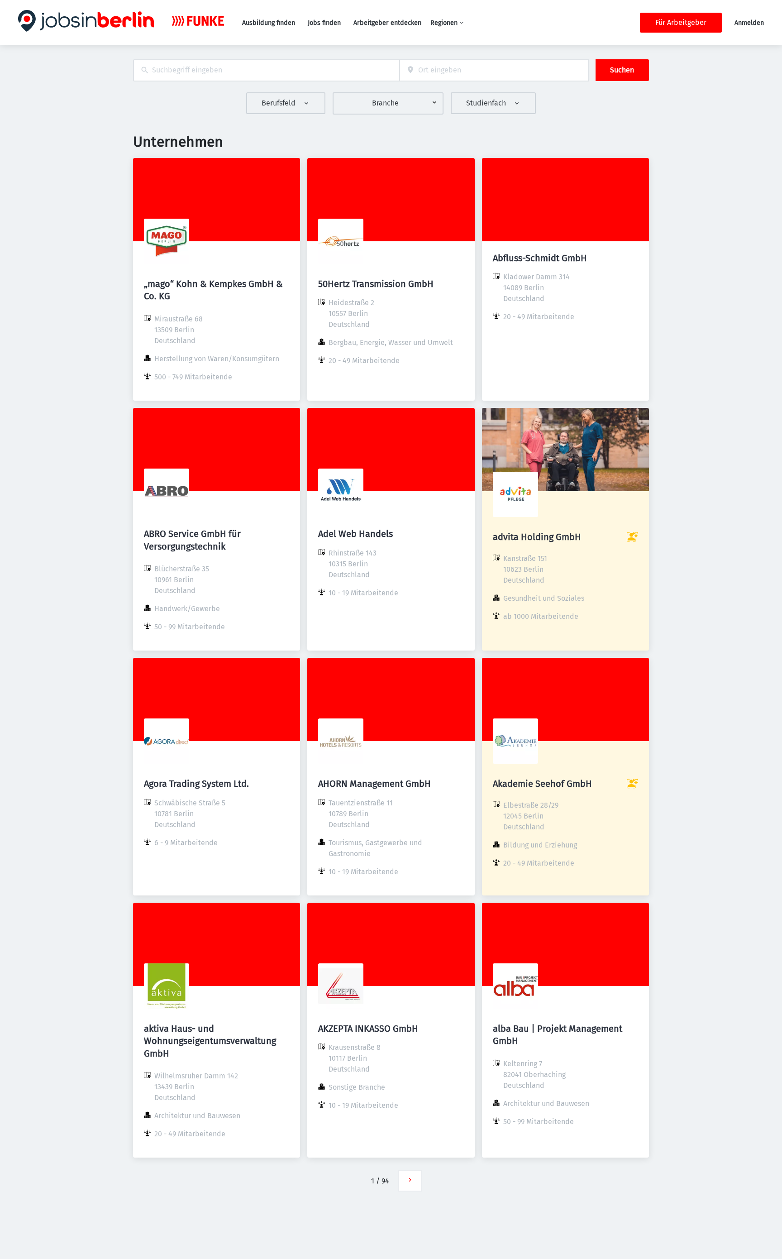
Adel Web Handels (355, 533)
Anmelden (749, 23)
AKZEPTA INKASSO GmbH (368, 1028)
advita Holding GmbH (537, 536)
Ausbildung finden (268, 23)
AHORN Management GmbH (374, 783)
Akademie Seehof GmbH (542, 783)
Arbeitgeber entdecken (387, 23)
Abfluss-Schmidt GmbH (540, 258)
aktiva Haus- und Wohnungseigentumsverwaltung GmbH (210, 1040)
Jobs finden (324, 23)
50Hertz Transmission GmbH (376, 283)
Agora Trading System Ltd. (196, 783)
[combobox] (266, 70)
